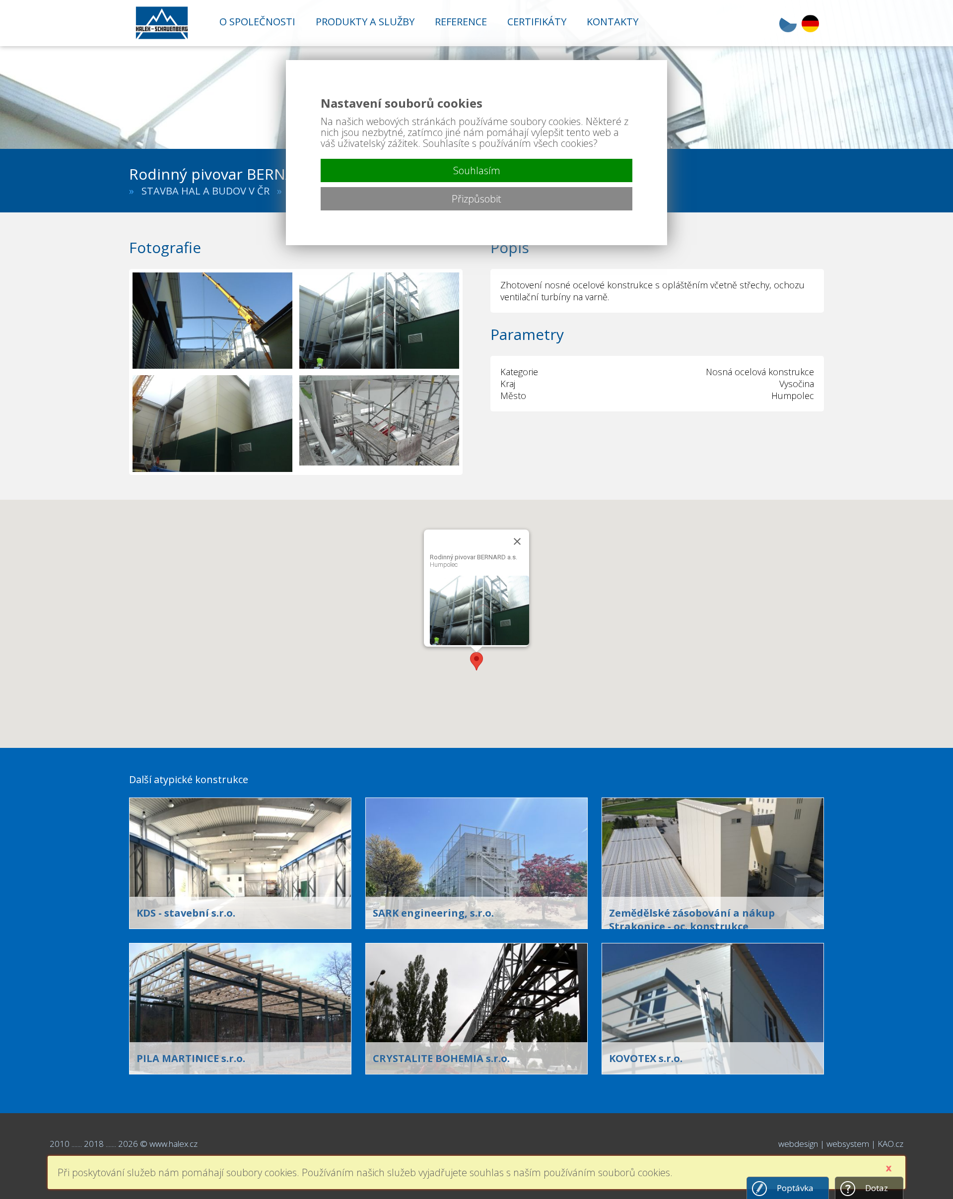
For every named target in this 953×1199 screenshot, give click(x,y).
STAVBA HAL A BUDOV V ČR (205, 191)
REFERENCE (461, 21)
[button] (476, 661)
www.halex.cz (173, 1143)
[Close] (517, 541)
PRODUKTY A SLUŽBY (365, 21)
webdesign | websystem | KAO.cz (840, 1143)
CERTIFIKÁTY (536, 21)
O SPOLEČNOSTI (257, 21)
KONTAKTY (612, 21)
